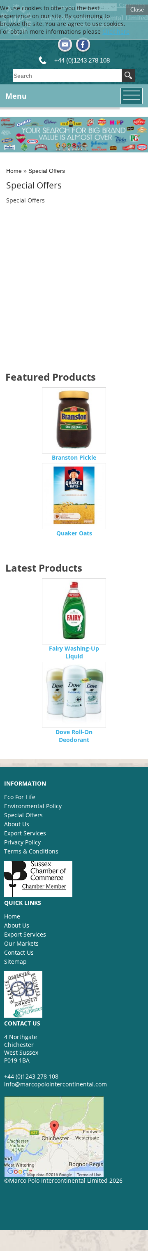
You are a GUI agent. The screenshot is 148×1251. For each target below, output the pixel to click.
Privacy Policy (22, 842)
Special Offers (46, 170)
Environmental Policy (33, 806)
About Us (16, 824)
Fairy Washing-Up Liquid (74, 652)
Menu (16, 96)
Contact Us (19, 952)
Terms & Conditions (31, 851)
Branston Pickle (74, 457)
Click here (116, 31)
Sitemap (15, 961)
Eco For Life (19, 797)
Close (137, 10)
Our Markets (21, 943)
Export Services (25, 833)
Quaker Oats (74, 533)
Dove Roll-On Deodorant (74, 736)
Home (14, 170)
